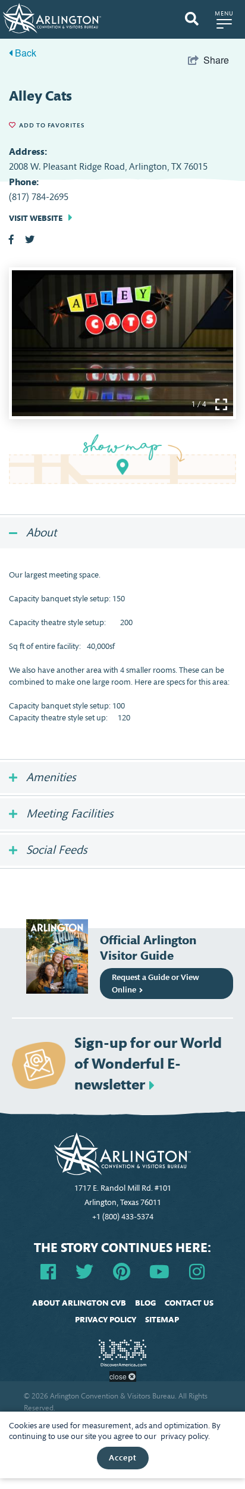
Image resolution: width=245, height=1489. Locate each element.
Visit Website (35, 218)
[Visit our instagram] (197, 1271)
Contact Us (189, 1303)
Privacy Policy (105, 1320)
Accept (123, 1458)
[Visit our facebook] (48, 1271)
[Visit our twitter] (84, 1271)
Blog (145, 1303)
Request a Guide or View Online (155, 983)
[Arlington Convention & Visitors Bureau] (52, 17)
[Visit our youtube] (159, 1271)
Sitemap (162, 1320)
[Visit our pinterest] (121, 1271)
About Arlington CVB (79, 1303)
